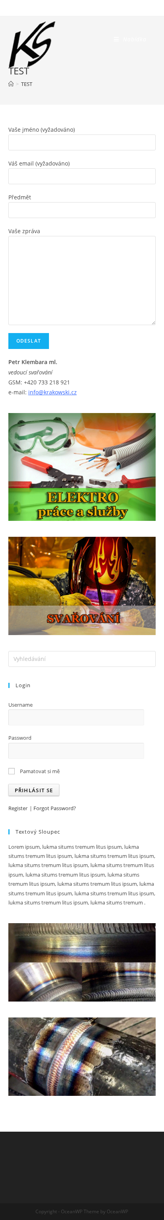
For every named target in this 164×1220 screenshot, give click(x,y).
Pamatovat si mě (39, 771)
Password (19, 737)
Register (17, 808)
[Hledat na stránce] (82, 658)
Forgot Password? (54, 808)
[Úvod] (11, 84)
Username (20, 704)
